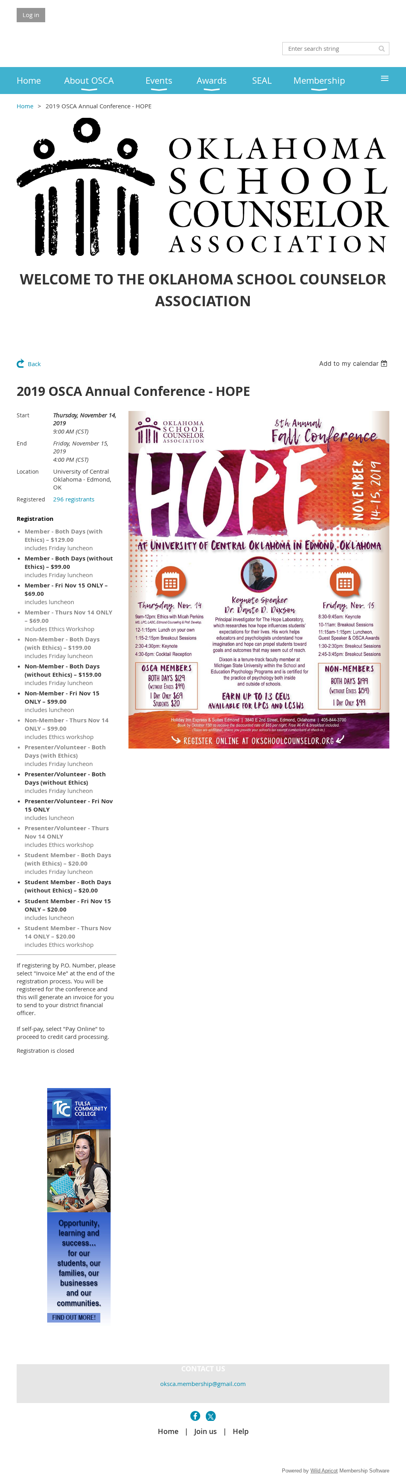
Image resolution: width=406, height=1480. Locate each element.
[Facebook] (195, 1416)
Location (28, 471)
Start (23, 415)
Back (34, 364)
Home (25, 106)
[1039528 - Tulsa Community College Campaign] (79, 1324)
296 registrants (73, 499)
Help (241, 1431)
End (22, 443)
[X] (211, 1416)
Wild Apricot (324, 1471)
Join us (205, 1431)
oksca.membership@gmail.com (203, 1384)
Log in (31, 15)
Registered (31, 499)
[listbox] (354, 363)
